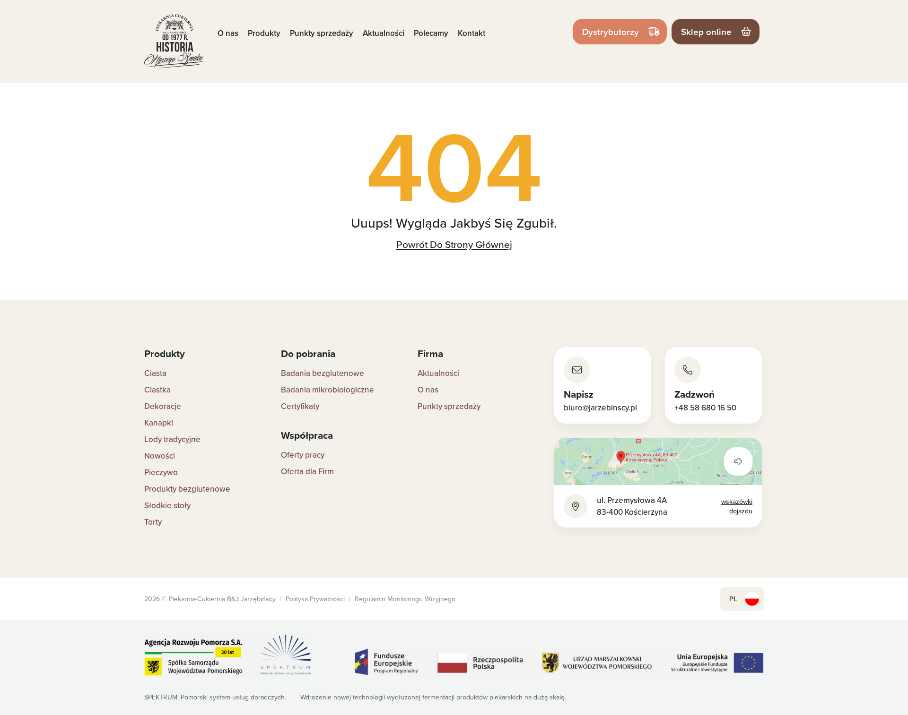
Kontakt (471, 33)
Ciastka (157, 389)
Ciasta (155, 373)
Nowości (159, 455)
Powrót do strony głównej (454, 244)
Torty (153, 522)
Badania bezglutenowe (322, 373)
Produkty (264, 33)
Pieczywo (161, 472)
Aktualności (383, 33)
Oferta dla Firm (307, 471)
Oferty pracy (302, 454)
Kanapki (158, 422)
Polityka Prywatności (315, 599)
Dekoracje (162, 406)
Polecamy (431, 33)
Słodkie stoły (167, 505)
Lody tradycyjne (172, 439)
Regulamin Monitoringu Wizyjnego (405, 599)
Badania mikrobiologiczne (327, 389)
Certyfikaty (300, 406)
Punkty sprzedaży (321, 33)
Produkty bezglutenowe (187, 488)
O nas (228, 33)
